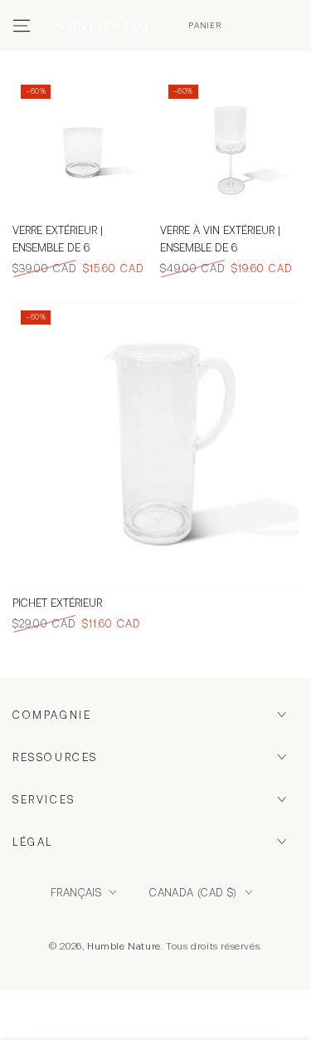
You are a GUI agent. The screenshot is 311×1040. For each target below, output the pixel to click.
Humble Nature (124, 946)
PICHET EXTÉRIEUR (57, 603)
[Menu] (21, 26)
